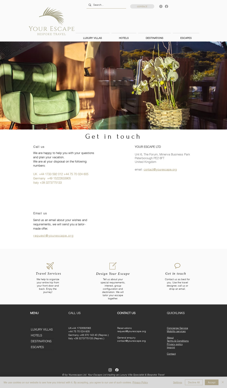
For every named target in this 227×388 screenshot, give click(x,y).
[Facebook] (166, 6)
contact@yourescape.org (160, 169)
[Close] (223, 382)
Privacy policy (175, 344)
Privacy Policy (140, 382)
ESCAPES (37, 347)
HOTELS (36, 335)
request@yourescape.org (131, 331)
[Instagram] (160, 6)
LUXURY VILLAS (42, 329)
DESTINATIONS (41, 341)
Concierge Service (177, 328)
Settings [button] (177, 382)
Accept (211, 382)
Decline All (194, 382)
